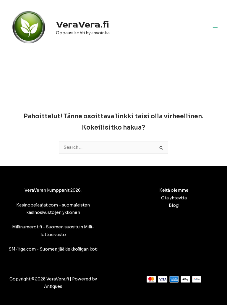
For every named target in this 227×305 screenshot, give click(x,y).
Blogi (174, 205)
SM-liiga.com (22, 249)
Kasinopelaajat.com (37, 205)
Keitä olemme (174, 190)
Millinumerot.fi (27, 227)
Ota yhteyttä (174, 198)
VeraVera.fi (82, 24)
